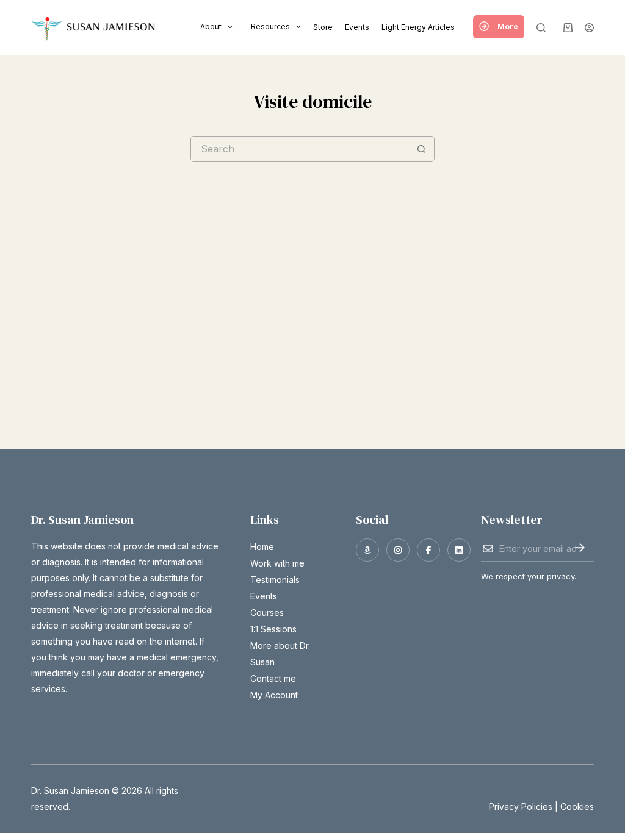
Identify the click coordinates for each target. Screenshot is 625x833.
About (211, 26)
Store (323, 27)
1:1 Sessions (273, 629)
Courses (267, 612)
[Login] (589, 27)
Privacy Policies (520, 806)
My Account (274, 695)
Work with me (277, 563)
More (507, 26)
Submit (579, 547)
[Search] (541, 27)
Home (262, 547)
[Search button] (422, 149)
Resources (270, 26)
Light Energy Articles (418, 27)
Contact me (273, 678)
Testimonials (275, 579)
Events (357, 27)
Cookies (577, 806)
